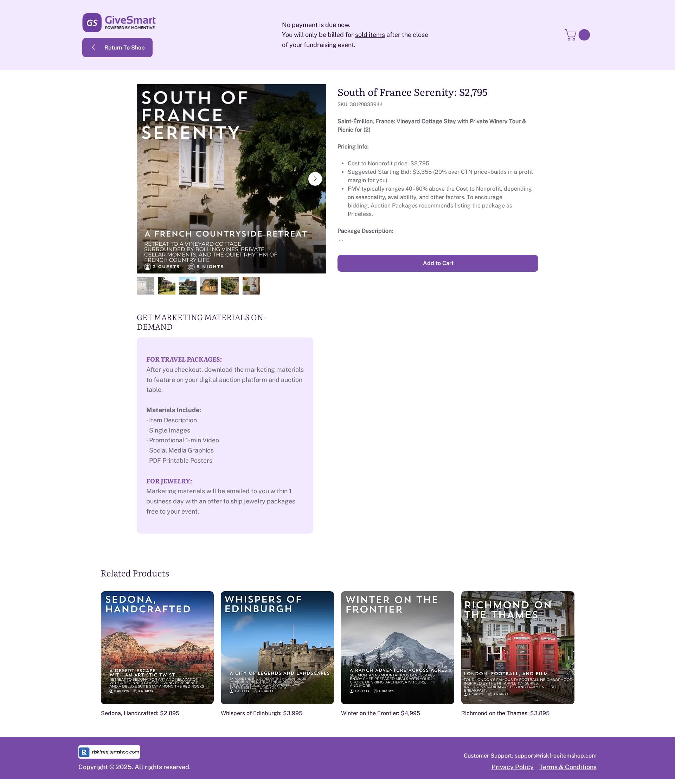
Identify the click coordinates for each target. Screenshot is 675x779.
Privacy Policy (512, 767)
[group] (337, 654)
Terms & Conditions (568, 767)
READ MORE (521, 251)
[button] (579, 35)
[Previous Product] (89, 647)
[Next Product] (585, 647)
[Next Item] (315, 179)
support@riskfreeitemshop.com (556, 755)
